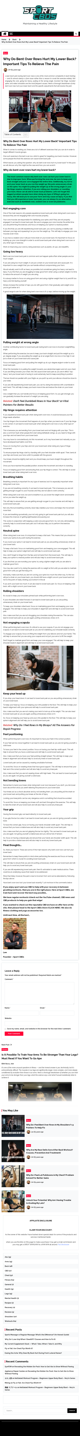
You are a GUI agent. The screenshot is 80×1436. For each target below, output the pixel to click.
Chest (7, 1275)
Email (42, 1008)
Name (7, 1008)
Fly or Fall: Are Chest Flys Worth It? (19, 1348)
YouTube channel (51, 897)
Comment (9, 979)
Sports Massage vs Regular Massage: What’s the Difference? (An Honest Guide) (37, 1335)
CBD (6, 1271)
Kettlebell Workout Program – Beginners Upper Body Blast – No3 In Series (45, 1378)
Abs (6, 1257)
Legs (7, 1294)
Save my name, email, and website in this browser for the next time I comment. (39, 1029)
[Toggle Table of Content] (24, 135)
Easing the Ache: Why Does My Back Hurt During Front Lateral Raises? (33, 1353)
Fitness (5, 1049)
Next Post (5, 1045)
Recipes (8, 1303)
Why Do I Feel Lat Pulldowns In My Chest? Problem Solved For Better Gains (50, 1176)
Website (8, 1018)
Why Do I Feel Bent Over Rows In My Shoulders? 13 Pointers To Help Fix (50, 1126)
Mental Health (10, 1298)
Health (7, 1289)
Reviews (8, 1312)
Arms (7, 1262)
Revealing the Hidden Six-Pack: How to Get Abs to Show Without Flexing (44, 1367)
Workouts (9, 1321)
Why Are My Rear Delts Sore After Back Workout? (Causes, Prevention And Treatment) (49, 1151)
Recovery (8, 1307)
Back (5, 53)
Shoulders (9, 1317)
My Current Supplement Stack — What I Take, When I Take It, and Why (33, 1344)
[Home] (5, 34)
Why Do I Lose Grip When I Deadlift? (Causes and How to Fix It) (30, 1339)
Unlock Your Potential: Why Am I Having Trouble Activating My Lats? (48, 1201)
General (8, 1285)
